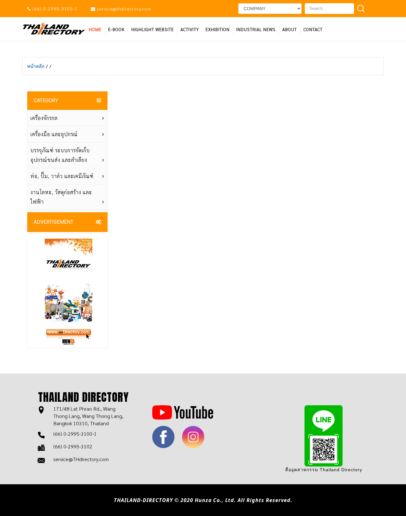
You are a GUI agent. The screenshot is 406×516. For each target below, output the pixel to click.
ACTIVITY (189, 29)
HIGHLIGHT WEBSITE (152, 29)
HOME (95, 29)
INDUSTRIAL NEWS (256, 29)
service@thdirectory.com (124, 8)
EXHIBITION (218, 29)
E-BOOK (116, 29)
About (289, 29)
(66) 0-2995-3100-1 (54, 8)
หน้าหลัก (36, 66)
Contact (313, 29)
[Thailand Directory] (54, 28)
